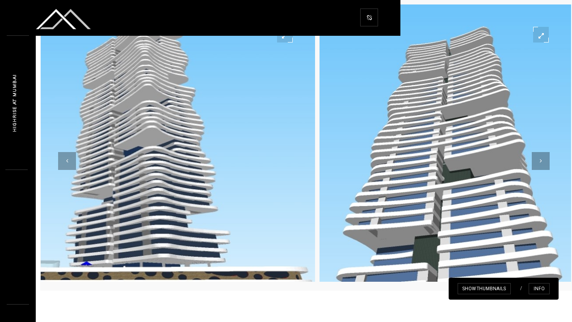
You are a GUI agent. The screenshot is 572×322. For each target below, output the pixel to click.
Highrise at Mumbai (14, 103)
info (539, 288)
